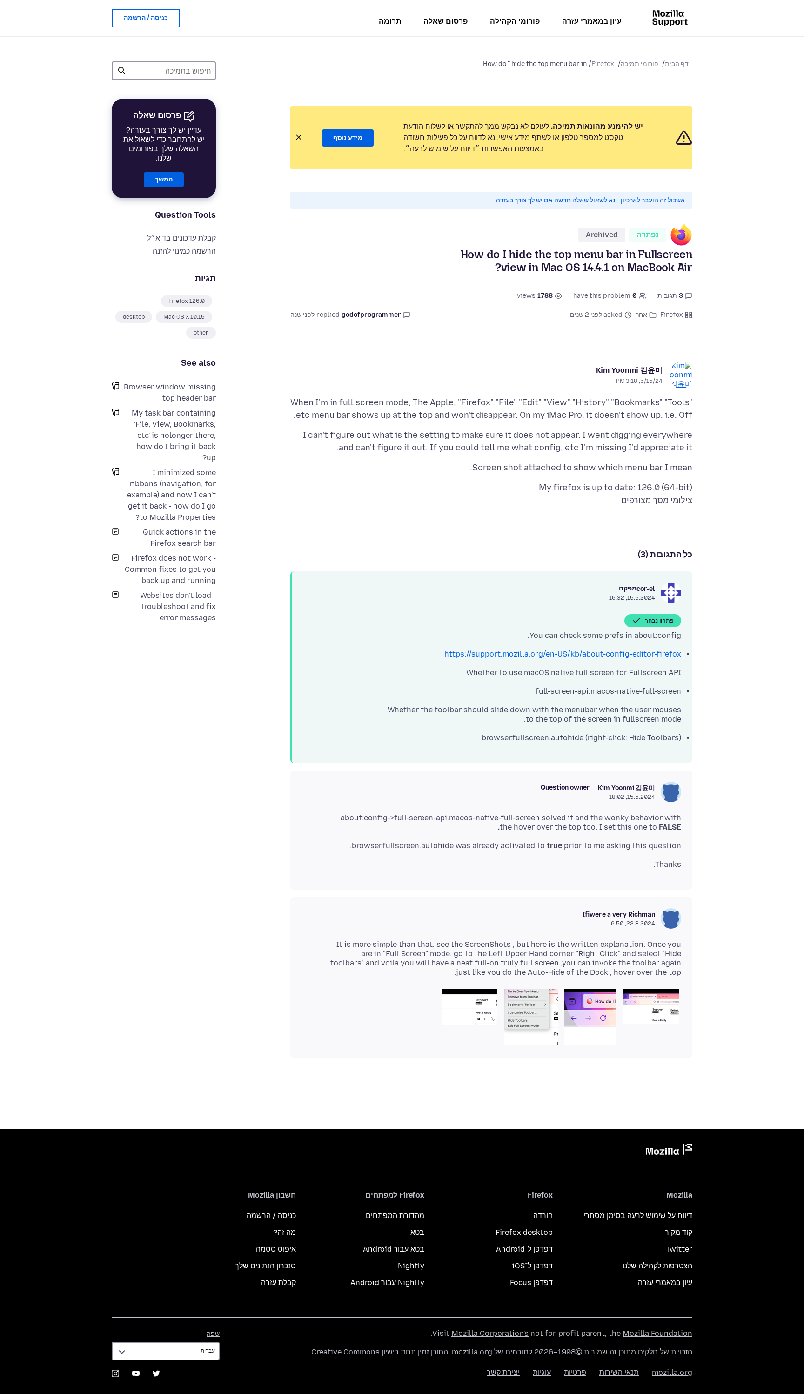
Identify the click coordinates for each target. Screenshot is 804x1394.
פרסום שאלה (445, 21)
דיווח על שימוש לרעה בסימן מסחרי (637, 1215)
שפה (213, 1334)
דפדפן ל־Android (524, 1249)
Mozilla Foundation (657, 1333)
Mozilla (669, 1151)
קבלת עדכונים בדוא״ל (181, 238)
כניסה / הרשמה (146, 18)
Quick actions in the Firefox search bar (179, 538)
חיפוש (121, 70)
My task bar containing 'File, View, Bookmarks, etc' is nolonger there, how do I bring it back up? (174, 435)
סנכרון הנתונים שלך (265, 1265)
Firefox (602, 64)
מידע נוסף (347, 138)
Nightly (411, 1265)
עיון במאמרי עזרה (592, 21)
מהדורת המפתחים (395, 1215)
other (201, 332)
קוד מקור (678, 1232)
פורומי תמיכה (639, 64)
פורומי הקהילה (515, 21)
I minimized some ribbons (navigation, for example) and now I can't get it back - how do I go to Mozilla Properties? (171, 495)
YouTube (136, 1373)
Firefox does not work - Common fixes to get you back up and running (170, 569)
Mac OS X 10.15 (184, 317)
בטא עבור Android (393, 1249)
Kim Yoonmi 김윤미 (629, 370)
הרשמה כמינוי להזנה (184, 251)
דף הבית (677, 64)
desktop (134, 317)
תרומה (390, 21)
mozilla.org (672, 1372)
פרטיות (575, 1372)
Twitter (679, 1249)
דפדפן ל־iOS (532, 1265)
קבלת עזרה (278, 1282)
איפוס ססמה (276, 1249)
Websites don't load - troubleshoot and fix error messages (178, 606)
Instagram (115, 1373)
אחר (641, 315)
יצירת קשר (503, 1372)
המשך (164, 179)
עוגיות (542, 1372)
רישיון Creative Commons (355, 1351)
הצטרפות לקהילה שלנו (657, 1265)
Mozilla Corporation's (490, 1333)
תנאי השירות (619, 1372)
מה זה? (284, 1232)
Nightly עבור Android (387, 1282)
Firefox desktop (524, 1232)
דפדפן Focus (531, 1282)
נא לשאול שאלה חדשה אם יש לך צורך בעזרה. (554, 200)
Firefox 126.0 (186, 301)
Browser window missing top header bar (170, 392)
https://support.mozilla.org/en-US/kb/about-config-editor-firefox (562, 654)
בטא (417, 1232)
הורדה (543, 1215)
